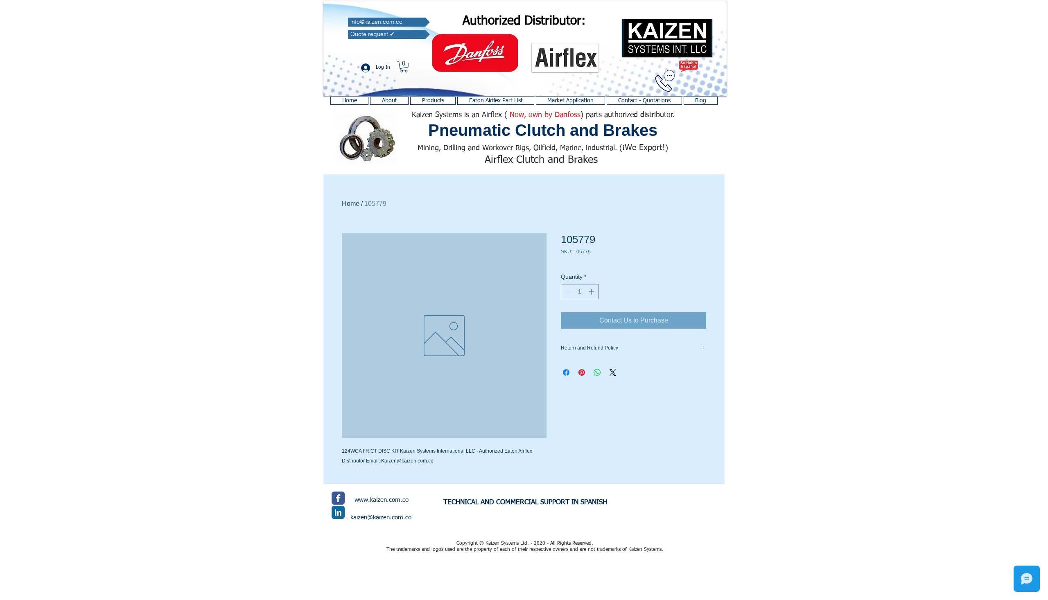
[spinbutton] (579, 291)
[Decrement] (567, 291)
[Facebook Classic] (338, 498)
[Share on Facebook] (566, 372)
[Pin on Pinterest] (582, 372)
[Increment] (592, 291)
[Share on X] (613, 372)
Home (350, 203)
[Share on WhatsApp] (597, 372)
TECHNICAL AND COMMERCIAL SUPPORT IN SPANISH (525, 502)
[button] (404, 66)
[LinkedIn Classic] (338, 512)
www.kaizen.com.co (382, 500)
